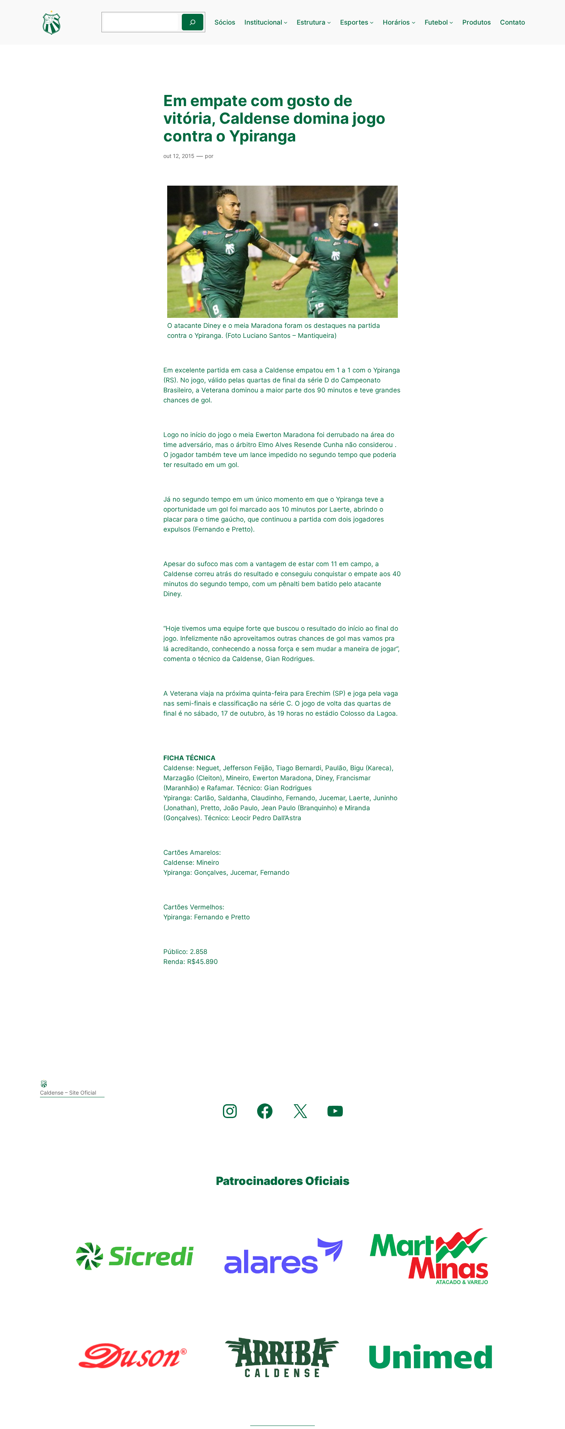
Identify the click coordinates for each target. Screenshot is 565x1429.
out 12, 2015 (178, 156)
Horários (396, 22)
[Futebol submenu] (451, 22)
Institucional (263, 22)
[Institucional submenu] (285, 22)
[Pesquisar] (192, 22)
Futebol (436, 22)
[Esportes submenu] (372, 22)
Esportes (354, 22)
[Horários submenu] (413, 22)
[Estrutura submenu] (329, 22)
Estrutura (311, 22)
